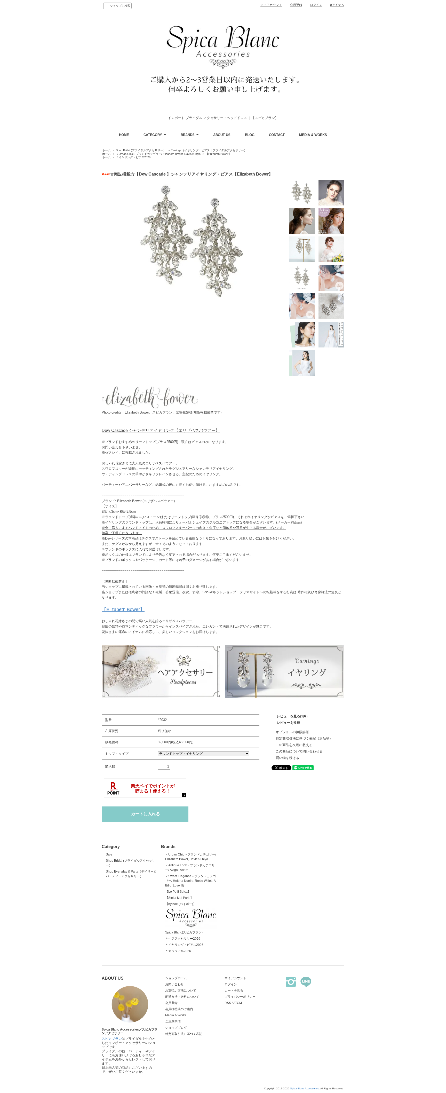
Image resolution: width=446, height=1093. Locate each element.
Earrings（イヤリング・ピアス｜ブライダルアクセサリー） (209, 150)
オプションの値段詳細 (292, 732)
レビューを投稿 (288, 723)
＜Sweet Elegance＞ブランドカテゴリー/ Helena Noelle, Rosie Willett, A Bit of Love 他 (190, 880)
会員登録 (296, 5)
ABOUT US (221, 135)
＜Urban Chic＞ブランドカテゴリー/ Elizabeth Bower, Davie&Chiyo (158, 153)
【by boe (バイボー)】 (180, 904)
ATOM (237, 1003)
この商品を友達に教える (294, 745)
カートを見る (234, 990)
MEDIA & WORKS (313, 135)
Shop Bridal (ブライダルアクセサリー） (141, 150)
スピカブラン (112, 1039)
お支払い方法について (180, 990)
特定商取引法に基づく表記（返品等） (304, 738)
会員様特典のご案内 (179, 1009)
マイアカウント (271, 5)
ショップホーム (176, 978)
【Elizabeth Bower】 (218, 153)
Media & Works (175, 1015)
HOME (124, 135)
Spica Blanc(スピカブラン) (184, 932)
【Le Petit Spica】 (178, 891)
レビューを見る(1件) (292, 716)
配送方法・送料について (182, 997)
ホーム (106, 150)
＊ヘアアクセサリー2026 (182, 938)
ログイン (316, 5)
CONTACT (277, 135)
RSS (228, 1003)
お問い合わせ (174, 984)
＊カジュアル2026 (178, 951)
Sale (109, 854)
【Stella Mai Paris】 (179, 898)
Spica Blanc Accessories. (305, 1088)
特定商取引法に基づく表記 (183, 1034)
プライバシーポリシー (240, 997)
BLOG (249, 135)
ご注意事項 (173, 1021)
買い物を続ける (287, 758)
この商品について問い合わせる (299, 751)
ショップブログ (176, 1027)
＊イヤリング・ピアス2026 (133, 157)
